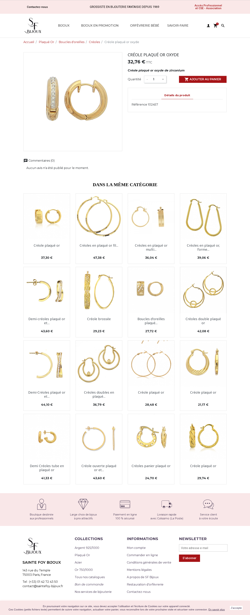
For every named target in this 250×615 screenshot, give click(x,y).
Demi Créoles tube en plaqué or (47, 468)
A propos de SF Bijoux (143, 577)
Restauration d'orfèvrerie (145, 584)
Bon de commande (89, 584)
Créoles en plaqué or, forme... (203, 247)
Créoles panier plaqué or (151, 466)
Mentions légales (139, 570)
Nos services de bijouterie (93, 592)
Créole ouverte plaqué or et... (98, 468)
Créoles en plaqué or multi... (151, 247)
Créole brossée (99, 319)
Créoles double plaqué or (203, 321)
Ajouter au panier (202, 79)
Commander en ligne (142, 555)
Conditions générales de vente (149, 562)
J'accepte (236, 607)
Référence (139, 104)
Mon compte (136, 548)
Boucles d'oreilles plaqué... (151, 321)
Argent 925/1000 (87, 548)
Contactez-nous (138, 592)
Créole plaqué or (47, 245)
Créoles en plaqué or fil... (99, 245)
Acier (78, 562)
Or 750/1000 (84, 570)
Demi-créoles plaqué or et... (46, 321)
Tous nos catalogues (90, 577)
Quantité (134, 79)
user (208, 25)
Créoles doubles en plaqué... (99, 394)
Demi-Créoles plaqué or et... (46, 394)
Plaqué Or (82, 555)
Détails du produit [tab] (177, 95)
